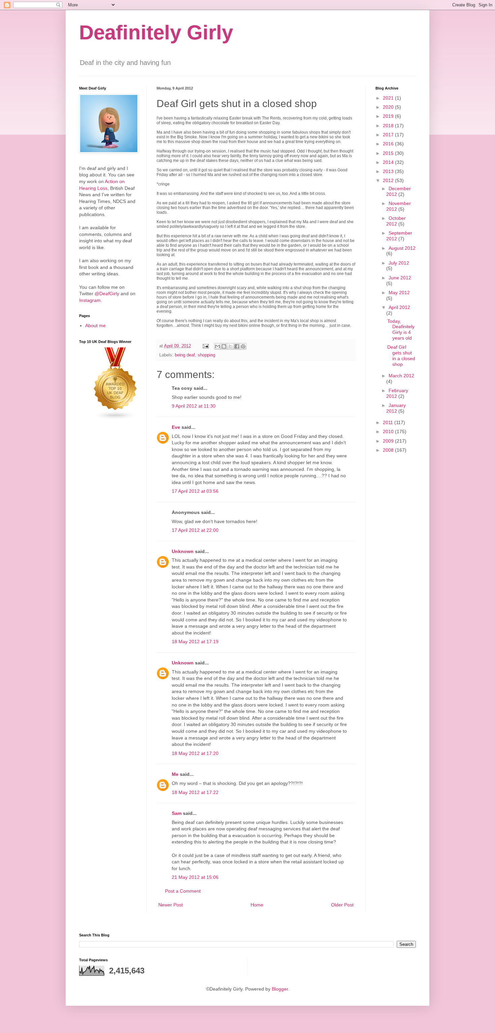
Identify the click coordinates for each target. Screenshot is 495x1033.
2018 (389, 125)
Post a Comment (183, 891)
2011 (388, 422)
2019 (389, 116)
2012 (389, 180)
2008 (389, 450)
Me (175, 774)
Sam (177, 813)
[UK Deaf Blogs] (115, 418)
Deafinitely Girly (156, 32)
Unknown (183, 551)
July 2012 (399, 263)
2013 (389, 171)
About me (95, 325)
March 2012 (401, 375)
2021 (389, 98)
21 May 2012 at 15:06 (195, 877)
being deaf (185, 355)
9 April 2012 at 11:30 (194, 406)
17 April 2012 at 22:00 (195, 530)
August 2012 (402, 248)
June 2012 (400, 277)
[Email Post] (205, 346)
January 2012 (396, 408)
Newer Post (170, 904)
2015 (389, 153)
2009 (389, 441)
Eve (176, 427)
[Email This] (217, 346)
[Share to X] (230, 346)
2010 (389, 431)
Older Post (342, 904)
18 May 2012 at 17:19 (195, 641)
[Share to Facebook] (236, 346)
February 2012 (397, 393)
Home (257, 904)
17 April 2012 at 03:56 (195, 491)
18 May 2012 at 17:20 (195, 753)
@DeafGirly (107, 293)
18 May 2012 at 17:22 (195, 792)
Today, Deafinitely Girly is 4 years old (401, 329)
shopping (206, 355)
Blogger (280, 989)
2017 (389, 134)
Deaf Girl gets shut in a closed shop (401, 355)
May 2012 (399, 292)
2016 (389, 143)
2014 (389, 162)
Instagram (90, 300)
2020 (389, 107)
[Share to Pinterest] (243, 346)
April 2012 (399, 307)
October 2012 (396, 221)
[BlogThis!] (224, 346)
